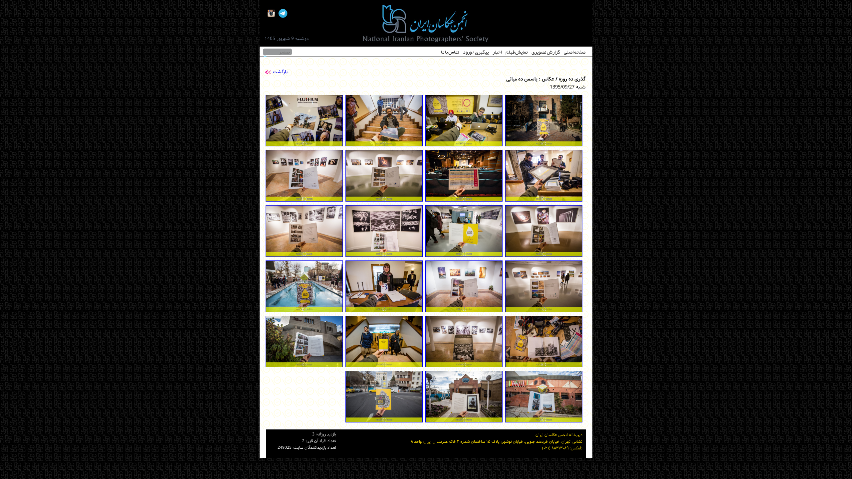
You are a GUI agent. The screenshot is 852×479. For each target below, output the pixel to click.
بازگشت (280, 72)
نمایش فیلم (517, 52)
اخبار (497, 52)
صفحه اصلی (574, 52)
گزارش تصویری (546, 52)
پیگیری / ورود (476, 52)
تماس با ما (450, 52)
